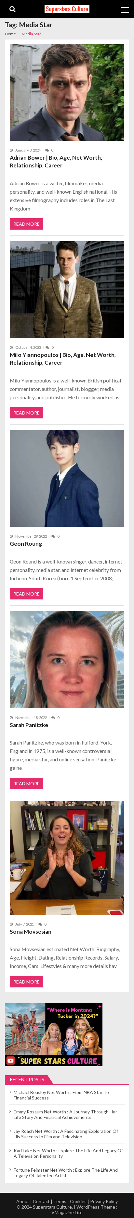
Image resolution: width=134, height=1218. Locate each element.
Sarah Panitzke (29, 725)
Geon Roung (26, 543)
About (22, 1201)
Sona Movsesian (30, 931)
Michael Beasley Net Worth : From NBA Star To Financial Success (61, 1094)
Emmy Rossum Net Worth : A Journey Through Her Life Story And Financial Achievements (65, 1114)
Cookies (78, 1201)
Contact (41, 1201)
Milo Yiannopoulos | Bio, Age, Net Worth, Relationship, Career (63, 358)
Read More (26, 224)
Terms (59, 1201)
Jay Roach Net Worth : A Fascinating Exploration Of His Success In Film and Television (66, 1133)
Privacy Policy (104, 1201)
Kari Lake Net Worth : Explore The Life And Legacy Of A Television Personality (68, 1153)
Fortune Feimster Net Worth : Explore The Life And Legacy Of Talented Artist (66, 1172)
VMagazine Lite (67, 1212)
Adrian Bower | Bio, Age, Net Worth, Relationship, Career (56, 161)
